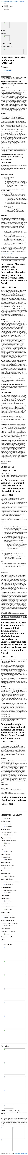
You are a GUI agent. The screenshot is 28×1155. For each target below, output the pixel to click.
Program (6, 5)
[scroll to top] (12, 1)
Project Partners (7, 7)
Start (5, 3)
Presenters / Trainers (8, 6)
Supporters (6, 9)
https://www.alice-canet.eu (7, 253)
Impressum (17, 1153)
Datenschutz (24, 1153)
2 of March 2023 (7, 70)
